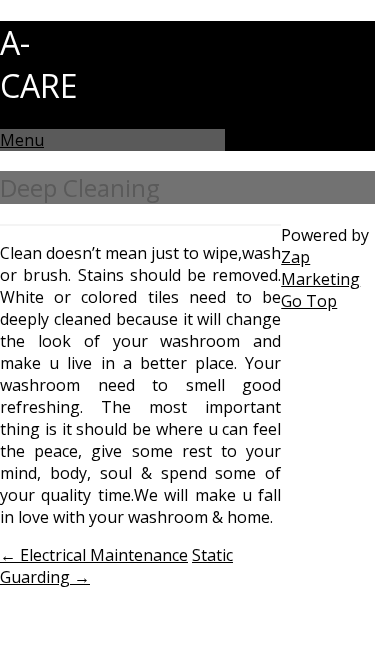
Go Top (309, 301)
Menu (22, 140)
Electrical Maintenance (94, 555)
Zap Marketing (320, 268)
